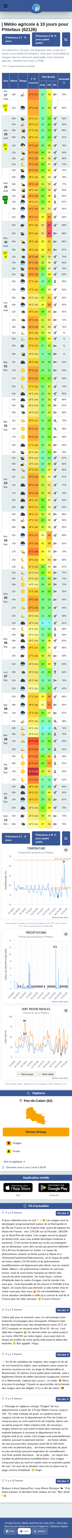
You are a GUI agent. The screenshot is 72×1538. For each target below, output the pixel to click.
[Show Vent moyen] (25, 1074)
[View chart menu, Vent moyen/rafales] (65, 1010)
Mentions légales (59, 1526)
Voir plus (62, 1213)
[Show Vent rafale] (46, 1074)
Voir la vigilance (13, 1161)
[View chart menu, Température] (65, 850)
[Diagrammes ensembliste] (66, 39)
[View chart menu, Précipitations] (65, 934)
